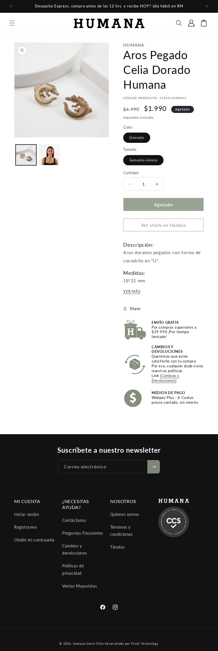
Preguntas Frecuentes (82, 533)
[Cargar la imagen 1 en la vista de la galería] (26, 155)
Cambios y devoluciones (74, 549)
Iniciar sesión (26, 514)
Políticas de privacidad (73, 569)
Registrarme (25, 527)
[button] (12, 23)
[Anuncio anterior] (11, 6)
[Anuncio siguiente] (207, 6)
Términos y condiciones (121, 531)
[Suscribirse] (153, 466)
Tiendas (117, 547)
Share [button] (135, 308)
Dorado (139, 139)
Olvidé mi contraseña (34, 539)
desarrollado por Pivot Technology (131, 643)
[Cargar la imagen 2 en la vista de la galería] (49, 155)
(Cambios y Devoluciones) (165, 378)
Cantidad (130, 172)
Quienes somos (124, 514)
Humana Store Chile (89, 643)
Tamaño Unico (146, 161)
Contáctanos (74, 520)
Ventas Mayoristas (79, 586)
